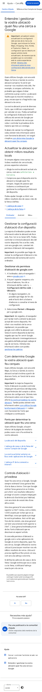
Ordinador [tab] (10, 215)
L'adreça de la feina (15, 209)
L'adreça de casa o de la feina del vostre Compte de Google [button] (19, 447)
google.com (18, 276)
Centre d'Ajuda (8, 9)
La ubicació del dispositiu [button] (15, 441)
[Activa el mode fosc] (22, 687)
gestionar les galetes (14, 349)
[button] (4, 3)
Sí (15, 603)
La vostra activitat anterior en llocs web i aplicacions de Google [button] (19, 455)
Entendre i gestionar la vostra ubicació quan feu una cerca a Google (20, 666)
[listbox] (29, 215)
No (26, 603)
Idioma (8, 685)
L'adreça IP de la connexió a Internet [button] (16, 463)
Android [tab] (21, 215)
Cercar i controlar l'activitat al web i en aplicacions (23, 656)
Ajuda (6, 649)
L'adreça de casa (14, 206)
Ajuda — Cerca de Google (15, 3)
